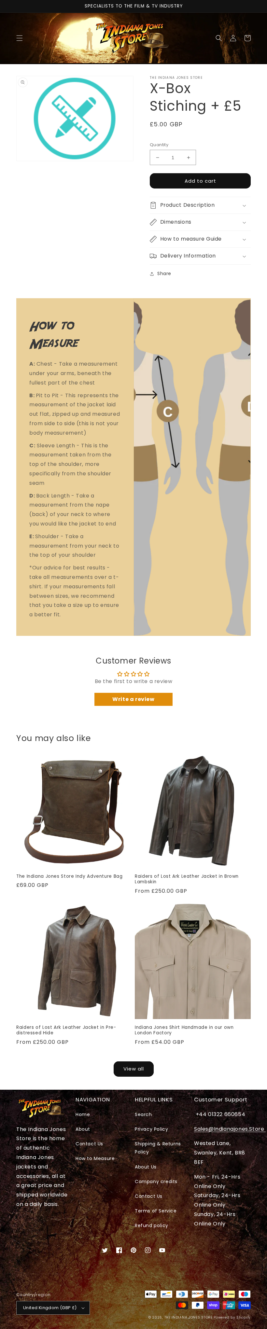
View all (133, 1068)
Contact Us (89, 1143)
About (83, 1129)
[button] (19, 38)
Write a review (133, 699)
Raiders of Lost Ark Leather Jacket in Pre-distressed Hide (66, 1030)
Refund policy (151, 1225)
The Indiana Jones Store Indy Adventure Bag (69, 876)
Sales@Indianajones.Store (230, 1129)
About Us (146, 1167)
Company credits (156, 1181)
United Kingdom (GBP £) (50, 1308)
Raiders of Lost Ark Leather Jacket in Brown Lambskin (187, 879)
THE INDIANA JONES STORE (188, 1317)
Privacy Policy (151, 1129)
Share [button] (164, 273)
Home (83, 1114)
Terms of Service (156, 1211)
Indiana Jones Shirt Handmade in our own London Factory (184, 1030)
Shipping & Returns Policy (158, 1147)
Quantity (159, 145)
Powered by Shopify (232, 1317)
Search (143, 1114)
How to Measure (95, 1158)
